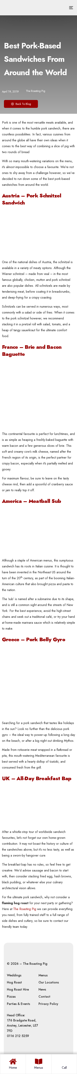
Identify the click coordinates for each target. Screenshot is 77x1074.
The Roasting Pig (35, 91)
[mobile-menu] (68, 8)
